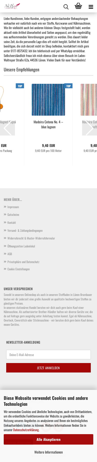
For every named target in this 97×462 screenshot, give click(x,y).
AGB (9, 254)
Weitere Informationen (48, 452)
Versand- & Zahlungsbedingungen (25, 230)
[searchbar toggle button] (66, 6)
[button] (7, 128)
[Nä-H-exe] (10, 6)
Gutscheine (13, 214)
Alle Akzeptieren (48, 439)
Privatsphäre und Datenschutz (23, 262)
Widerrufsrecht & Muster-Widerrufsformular (31, 238)
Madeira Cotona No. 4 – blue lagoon (48, 124)
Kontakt (11, 222)
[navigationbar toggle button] (91, 6)
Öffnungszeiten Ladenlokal (21, 246)
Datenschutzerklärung (26, 429)
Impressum (13, 207)
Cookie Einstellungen (18, 269)
